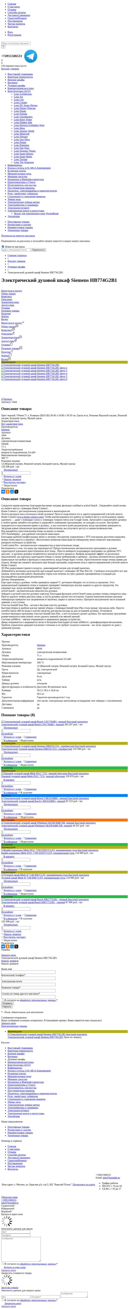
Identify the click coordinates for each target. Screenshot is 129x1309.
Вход (10, 32)
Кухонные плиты (17, 1073)
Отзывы (12, 9)
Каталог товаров (10, 68)
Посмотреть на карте (84, 1184)
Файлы (5, 355)
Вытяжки (13, 1056)
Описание (6, 333)
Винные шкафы (16, 1053)
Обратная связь (9, 1197)
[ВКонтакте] (3, 492)
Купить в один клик (14, 1267)
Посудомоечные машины (21, 1090)
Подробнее (7, 733)
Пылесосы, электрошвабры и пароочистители (32, 1093)
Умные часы (14, 1102)
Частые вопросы (16, 23)
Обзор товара (8, 326)
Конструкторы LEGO (19, 1065)
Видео (4, 359)
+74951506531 (11, 56)
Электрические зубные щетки (24, 1104)
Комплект (6, 330)
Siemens (5, 429)
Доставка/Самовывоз (19, 15)
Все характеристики (12, 424)
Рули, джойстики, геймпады (23, 1096)
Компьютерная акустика (21, 1062)
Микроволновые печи (19, 1076)
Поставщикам (15, 21)
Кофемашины (15, 1067)
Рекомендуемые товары (20, 227)
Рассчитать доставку (15, 482)
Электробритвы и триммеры (23, 1107)
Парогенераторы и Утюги (21, 1085)
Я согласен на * (31, 1264)
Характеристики (10, 337)
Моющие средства (17, 1079)
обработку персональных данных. (38, 1000)
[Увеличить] (30, 365)
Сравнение (30, 737)
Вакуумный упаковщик (20, 1048)
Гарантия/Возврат (17, 18)
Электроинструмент (18, 1110)
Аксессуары (7, 341)
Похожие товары (10, 348)
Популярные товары (18, 221)
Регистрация (14, 35)
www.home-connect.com (30, 517)
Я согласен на (31, 1000)
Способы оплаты (17, 12)
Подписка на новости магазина (18, 235)
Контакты (13, 26)
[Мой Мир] (12, 492)
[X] (16, 492)
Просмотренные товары (14, 1026)
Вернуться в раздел (11, 323)
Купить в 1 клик (12, 476)
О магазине (14, 6)
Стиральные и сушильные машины (26, 1099)
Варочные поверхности (20, 1050)
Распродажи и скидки (19, 224)
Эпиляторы (14, 1116)
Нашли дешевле (12, 479)
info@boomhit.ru (111, 1177)
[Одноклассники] (7, 492)
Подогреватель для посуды (22, 1087)
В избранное (10, 740)
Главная (12, 4)
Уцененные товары (18, 230)
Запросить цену (12, 1303)
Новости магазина (14, 246)
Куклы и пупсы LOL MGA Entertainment (29, 1070)
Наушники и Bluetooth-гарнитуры (26, 1082)
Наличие (6, 352)
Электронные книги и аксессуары (26, 1113)
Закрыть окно (8, 955)
